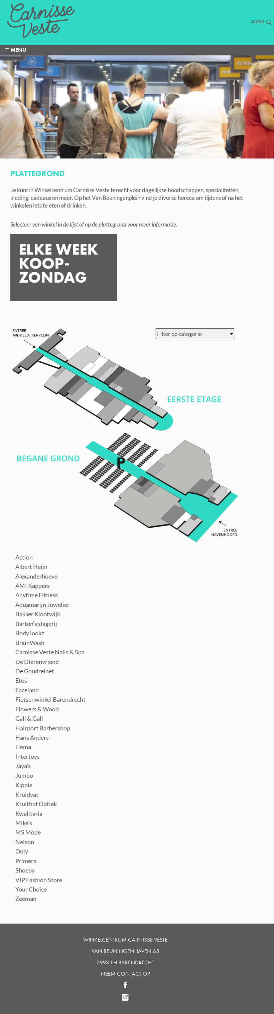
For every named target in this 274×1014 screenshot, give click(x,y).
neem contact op (125, 973)
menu (17, 49)
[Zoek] (269, 22)
